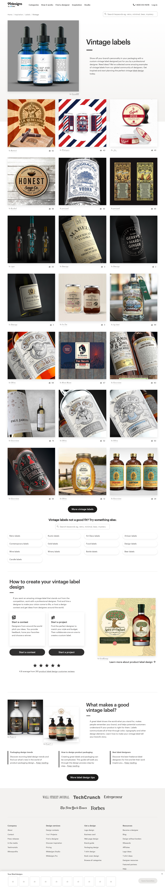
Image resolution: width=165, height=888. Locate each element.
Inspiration (77, 5)
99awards (127, 843)
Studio (87, 5)
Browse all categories (92, 860)
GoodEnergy (104, 658)
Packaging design (91, 847)
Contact (11, 834)
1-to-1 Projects (51, 834)
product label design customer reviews (57, 671)
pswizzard (65, 208)
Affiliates (126, 847)
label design (138, 70)
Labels (28, 15)
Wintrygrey (65, 150)
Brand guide (89, 843)
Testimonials (13, 847)
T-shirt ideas (128, 856)
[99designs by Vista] (15, 4)
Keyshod (14, 208)
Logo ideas (127, 851)
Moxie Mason (66, 382)
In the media (13, 843)
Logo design (89, 830)
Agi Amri (116, 324)
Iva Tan (64, 324)
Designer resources (130, 860)
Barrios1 (14, 150)
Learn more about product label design (131, 662)
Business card (89, 834)
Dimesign (65, 266)
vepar (13, 266)
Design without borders (132, 839)
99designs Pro (51, 856)
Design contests (52, 830)
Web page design (91, 839)
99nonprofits (13, 851)
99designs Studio (53, 851)
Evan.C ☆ (49, 744)
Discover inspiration (54, 843)
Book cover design (91, 856)
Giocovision (117, 382)
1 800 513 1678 (142, 5)
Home (10, 15)
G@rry (13, 382)
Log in (154, 5)
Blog (124, 834)
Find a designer (63, 5)
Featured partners (130, 864)
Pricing (49, 847)
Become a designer (130, 830)
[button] (162, 874)
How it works (47, 5)
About (10, 830)
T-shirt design (89, 851)
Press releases (13, 839)
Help (124, 869)
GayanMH (75, 94)
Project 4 (13, 737)
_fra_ (115, 150)
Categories (34, 5)
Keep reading (42, 763)
